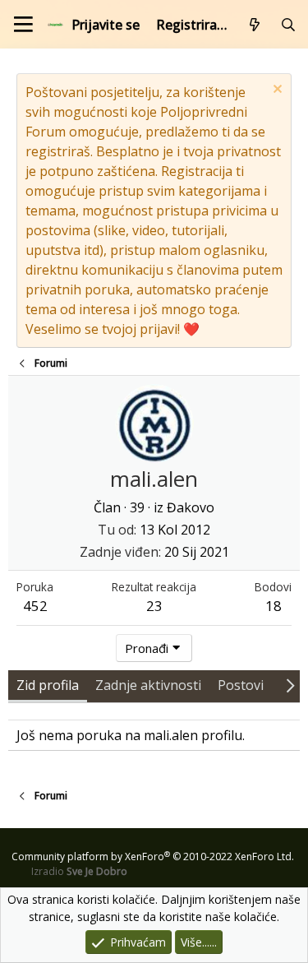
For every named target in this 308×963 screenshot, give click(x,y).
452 (35, 605)
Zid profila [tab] (47, 685)
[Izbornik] (23, 24)
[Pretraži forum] (288, 25)
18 (273, 605)
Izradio (79, 871)
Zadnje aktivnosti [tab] (148, 685)
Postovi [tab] (241, 685)
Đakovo (190, 507)
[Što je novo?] (255, 25)
